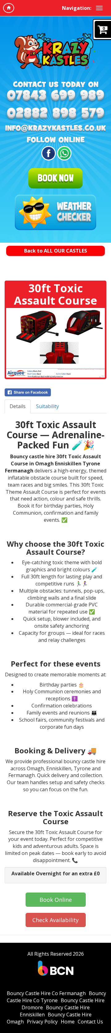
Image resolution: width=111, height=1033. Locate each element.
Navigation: (76, 8)
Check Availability (55, 920)
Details (18, 406)
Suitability (47, 406)
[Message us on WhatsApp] (63, 153)
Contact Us (90, 1021)
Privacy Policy (42, 1021)
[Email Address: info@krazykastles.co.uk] (55, 128)
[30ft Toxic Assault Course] (55, 343)
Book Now (55, 178)
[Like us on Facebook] (47, 153)
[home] (8, 8)
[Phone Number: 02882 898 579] (55, 114)
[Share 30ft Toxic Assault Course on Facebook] (55, 392)
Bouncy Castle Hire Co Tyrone (56, 997)
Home (68, 1021)
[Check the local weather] (55, 212)
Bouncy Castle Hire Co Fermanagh (46, 993)
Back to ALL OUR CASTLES (55, 250)
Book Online (55, 899)
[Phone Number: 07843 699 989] (55, 96)
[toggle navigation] (99, 8)
